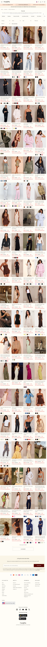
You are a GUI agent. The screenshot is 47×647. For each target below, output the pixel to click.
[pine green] (1, 128)
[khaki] (1, 153)
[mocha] (1, 103)
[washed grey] (2, 181)
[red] (29, 439)
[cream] (17, 50)
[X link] (29, 609)
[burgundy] (17, 103)
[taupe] (6, 334)
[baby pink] (1, 77)
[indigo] (27, 413)
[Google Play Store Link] (23, 615)
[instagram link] (17, 609)
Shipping (3, 587)
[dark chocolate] (6, 439)
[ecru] (24, 413)
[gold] (14, 359)
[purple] (26, 439)
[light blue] (4, 334)
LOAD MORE (23, 549)
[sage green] (1, 439)
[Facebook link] (20, 609)
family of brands (39, 568)
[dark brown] (2, 153)
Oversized (32, 16)
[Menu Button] (1, 2)
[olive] (6, 128)
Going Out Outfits (16, 16)
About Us (14, 582)
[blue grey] (14, 103)
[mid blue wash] (4, 181)
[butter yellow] (2, 284)
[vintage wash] (1, 181)
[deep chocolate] (35, 103)
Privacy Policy (26, 584)
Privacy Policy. (37, 569)
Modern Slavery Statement (17, 587)
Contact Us (15, 589)
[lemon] (2, 334)
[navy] (39, 284)
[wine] (14, 50)
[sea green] (39, 103)
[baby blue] (14, 439)
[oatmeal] (40, 284)
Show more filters (14, 23)
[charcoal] (12, 77)
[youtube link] (23, 609)
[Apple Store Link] (23, 618)
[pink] (12, 50)
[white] (2, 77)
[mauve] (2, 128)
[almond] (30, 439)
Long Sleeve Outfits (25, 16)
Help (2, 582)
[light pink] (19, 77)
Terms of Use (26, 592)
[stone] (27, 439)
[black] (16, 50)
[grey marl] (37, 103)
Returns (3, 584)
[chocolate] (24, 77)
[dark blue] (16, 128)
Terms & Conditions (27, 582)
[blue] (39, 334)
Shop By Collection (12, 9)
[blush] (12, 103)
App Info (25, 587)
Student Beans (4, 595)
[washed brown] (37, 516)
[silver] (12, 359)
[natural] (1, 541)
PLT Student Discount (16, 584)
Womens (5, 9)
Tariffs (25, 590)
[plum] (4, 128)
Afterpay (3, 589)
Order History (37, 582)
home (2, 9)
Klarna (3, 592)
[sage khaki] (14, 77)
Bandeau (9, 16)
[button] (37, 2)
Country (3, 600)
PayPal (3, 590)
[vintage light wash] (26, 77)
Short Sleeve (39, 16)
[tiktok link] (26, 609)
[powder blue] (35, 257)
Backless (3, 16)
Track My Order (37, 584)
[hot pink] (24, 542)
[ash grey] (16, 77)
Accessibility (26, 589)
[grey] (29, 542)
